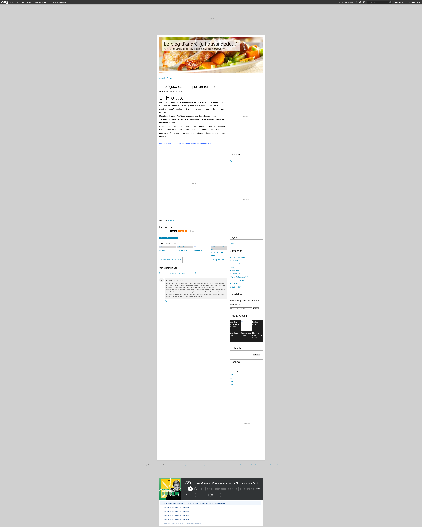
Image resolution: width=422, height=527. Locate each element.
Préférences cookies (273, 465)
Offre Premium (243, 465)
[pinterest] (363, 2)
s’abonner (191, 495)
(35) (234, 270)
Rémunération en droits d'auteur (228, 465)
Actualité (171, 220)
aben (152, 465)
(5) (235, 287)
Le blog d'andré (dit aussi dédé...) (201, 44)
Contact (169, 78)
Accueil (162, 78)
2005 (231, 384)
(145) (237, 257)
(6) (234, 283)
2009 (231, 375)
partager (204, 495)
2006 (231, 381)
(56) (233, 267)
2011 (231, 368)
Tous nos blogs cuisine (345, 2)
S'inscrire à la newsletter (168, 238)
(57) (236, 264)
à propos (217, 495)
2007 (231, 378)
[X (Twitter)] (359, 2)
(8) (237, 280)
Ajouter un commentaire (177, 273)
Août (233, 371)
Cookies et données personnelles (257, 465)
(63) (234, 260)
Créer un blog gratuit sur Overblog (177, 465)
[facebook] (356, 2)
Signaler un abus (207, 465)
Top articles (191, 465)
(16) (235, 273)
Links (232, 243)
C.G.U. (216, 465)
